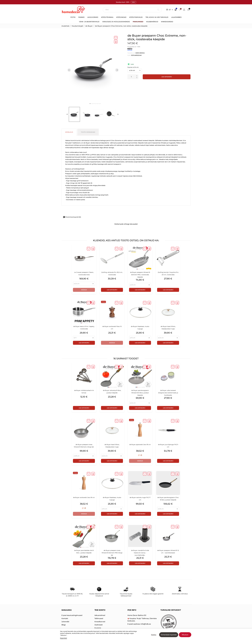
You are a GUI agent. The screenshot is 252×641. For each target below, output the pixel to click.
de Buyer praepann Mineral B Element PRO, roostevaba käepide (140, 274)
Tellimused (98, 618)
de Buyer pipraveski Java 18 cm (140, 444)
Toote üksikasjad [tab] (88, 132)
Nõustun (185, 635)
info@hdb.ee (139, 624)
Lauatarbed (176, 17)
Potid (72, 17)
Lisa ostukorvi (166, 76)
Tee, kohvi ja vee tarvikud (156, 17)
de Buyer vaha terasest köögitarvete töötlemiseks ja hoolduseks (168, 393)
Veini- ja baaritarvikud (89, 22)
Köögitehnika (107, 17)
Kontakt (65, 618)
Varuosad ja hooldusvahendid (116, 22)
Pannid (81, 17)
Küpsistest (63, 638)
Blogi (64, 625)
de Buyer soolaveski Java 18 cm (84, 497)
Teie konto (99, 610)
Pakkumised (138, 22)
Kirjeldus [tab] (69, 132)
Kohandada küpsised (168, 635)
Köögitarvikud (136, 17)
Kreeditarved (99, 622)
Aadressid (98, 625)
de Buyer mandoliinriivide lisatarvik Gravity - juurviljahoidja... (140, 553)
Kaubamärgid (152, 22)
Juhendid (65, 622)
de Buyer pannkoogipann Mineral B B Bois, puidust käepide (140, 393)
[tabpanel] (93, 70)
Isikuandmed (99, 615)
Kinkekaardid (167, 22)
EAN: (129, 55)
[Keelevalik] (184, 10)
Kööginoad (121, 17)
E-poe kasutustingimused (72, 615)
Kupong (97, 628)
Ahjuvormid (92, 17)
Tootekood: (131, 53)
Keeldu (153, 635)
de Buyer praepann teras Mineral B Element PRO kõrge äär (112, 553)
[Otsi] (158, 9)
